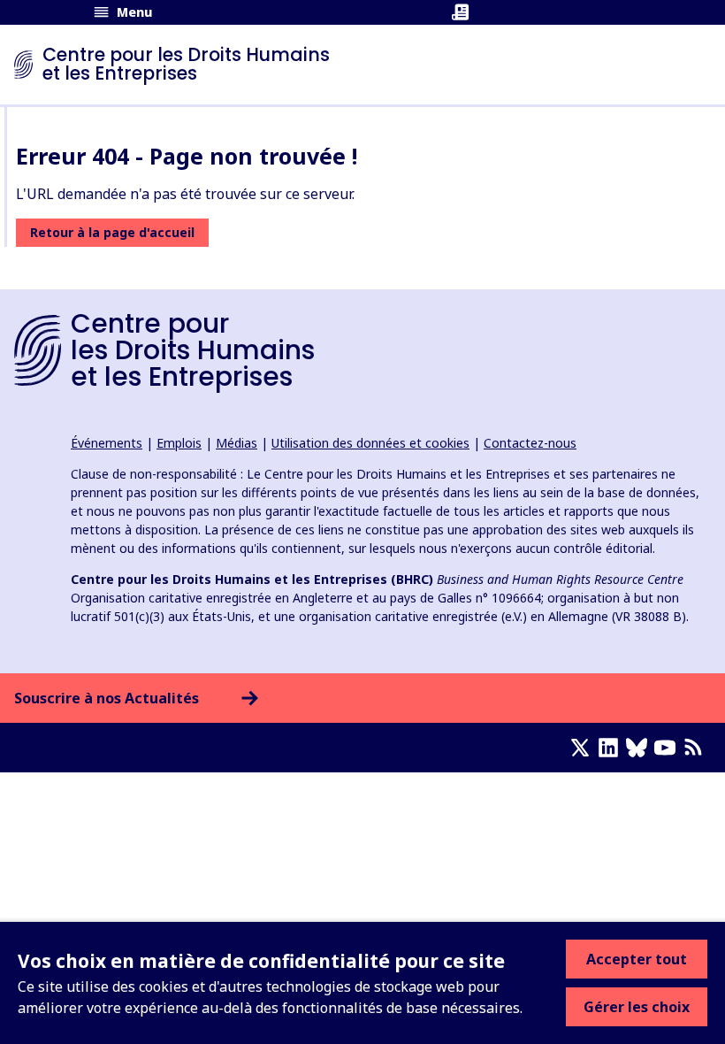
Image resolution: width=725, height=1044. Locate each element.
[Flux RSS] (697, 747)
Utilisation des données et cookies (370, 442)
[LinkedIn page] (612, 747)
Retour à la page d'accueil (112, 232)
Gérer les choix (637, 1007)
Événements (106, 442)
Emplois (179, 442)
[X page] (583, 747)
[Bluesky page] (640, 747)
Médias (236, 442)
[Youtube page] (668, 747)
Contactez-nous (530, 442)
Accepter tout (636, 959)
